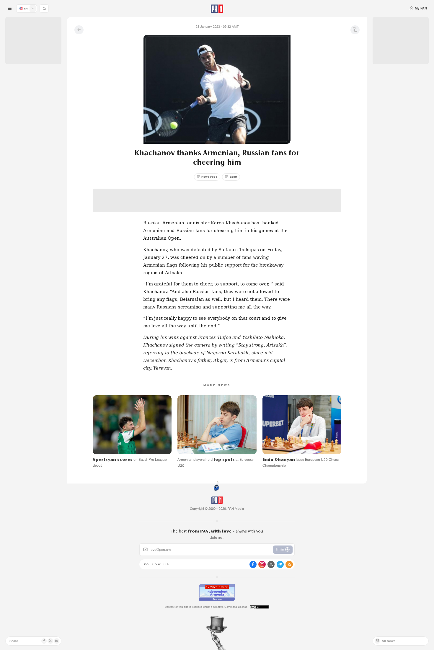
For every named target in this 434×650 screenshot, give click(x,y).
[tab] (272, 148)
